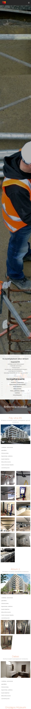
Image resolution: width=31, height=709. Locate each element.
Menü (28, 2)
